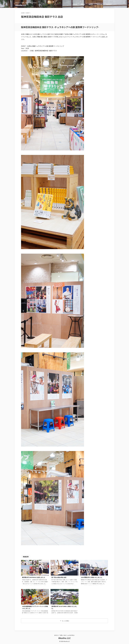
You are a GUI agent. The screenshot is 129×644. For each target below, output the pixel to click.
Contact (109, 4)
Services (99, 4)
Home (75, 4)
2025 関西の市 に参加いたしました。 (92, 577)
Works (91, 4)
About (83, 4)
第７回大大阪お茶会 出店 (58, 577)
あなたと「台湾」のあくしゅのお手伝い (64, 635)
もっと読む (65, 621)
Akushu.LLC (20, 5)
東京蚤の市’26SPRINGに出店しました (33, 577)
